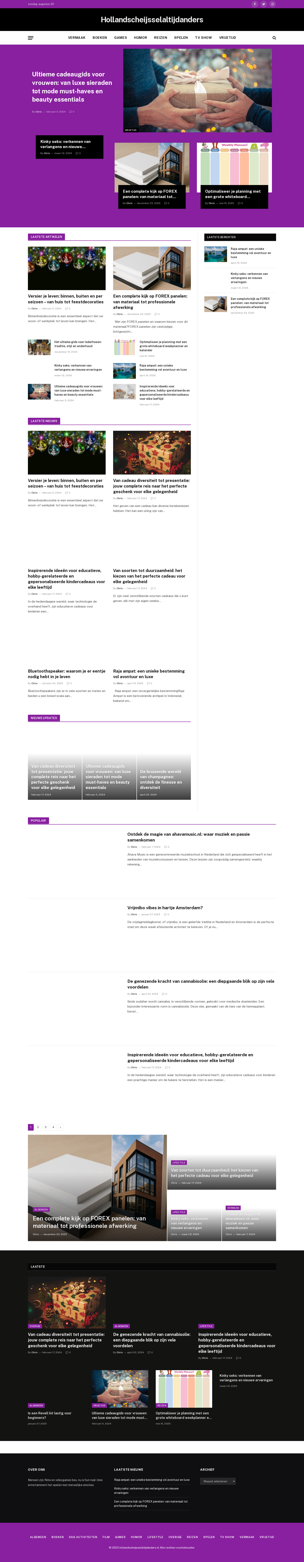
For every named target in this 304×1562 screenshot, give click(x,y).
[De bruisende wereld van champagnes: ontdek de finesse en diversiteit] (164, 764)
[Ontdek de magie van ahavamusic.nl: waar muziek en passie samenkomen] (75, 861)
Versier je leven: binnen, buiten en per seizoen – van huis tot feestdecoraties (66, 299)
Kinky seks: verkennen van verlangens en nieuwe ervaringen (65, 144)
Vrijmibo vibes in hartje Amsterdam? (165, 907)
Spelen (181, 38)
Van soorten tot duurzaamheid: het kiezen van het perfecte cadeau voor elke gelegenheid (149, 576)
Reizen (160, 38)
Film (106, 1537)
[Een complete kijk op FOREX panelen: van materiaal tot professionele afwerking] (152, 168)
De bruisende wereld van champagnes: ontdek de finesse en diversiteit (161, 779)
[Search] (274, 38)
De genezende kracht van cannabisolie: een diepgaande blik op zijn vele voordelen (200, 984)
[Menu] (30, 38)
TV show (203, 38)
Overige (35, 1326)
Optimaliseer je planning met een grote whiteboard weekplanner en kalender (233, 194)
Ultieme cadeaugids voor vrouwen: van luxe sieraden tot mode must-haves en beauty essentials (72, 86)
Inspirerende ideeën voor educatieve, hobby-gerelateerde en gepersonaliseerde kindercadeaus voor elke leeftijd (165, 392)
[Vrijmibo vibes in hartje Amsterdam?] (75, 935)
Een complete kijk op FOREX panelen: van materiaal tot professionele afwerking (150, 194)
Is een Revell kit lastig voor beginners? (50, 1415)
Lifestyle (179, 1162)
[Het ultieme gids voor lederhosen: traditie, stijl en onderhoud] (39, 347)
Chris (39, 111)
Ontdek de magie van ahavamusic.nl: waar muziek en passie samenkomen (188, 837)
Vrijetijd (227, 38)
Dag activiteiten (83, 1537)
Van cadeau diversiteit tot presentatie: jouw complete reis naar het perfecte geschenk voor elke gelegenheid (151, 486)
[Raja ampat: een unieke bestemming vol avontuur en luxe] (124, 371)
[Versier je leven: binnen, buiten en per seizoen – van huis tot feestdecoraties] (67, 268)
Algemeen (41, 1209)
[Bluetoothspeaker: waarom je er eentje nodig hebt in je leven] (67, 643)
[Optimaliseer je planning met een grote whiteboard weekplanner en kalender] (234, 168)
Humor (140, 38)
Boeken (100, 38)
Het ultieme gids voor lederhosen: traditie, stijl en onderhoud (78, 344)
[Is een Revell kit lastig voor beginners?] (56, 1389)
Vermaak (77, 38)
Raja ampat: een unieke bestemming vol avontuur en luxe (163, 367)
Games (120, 38)
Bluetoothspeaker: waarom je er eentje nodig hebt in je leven (66, 674)
